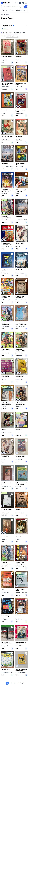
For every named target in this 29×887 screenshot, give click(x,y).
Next (22, 683)
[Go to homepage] (5, 3)
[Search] (25, 6)
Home (2, 14)
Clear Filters (5, 28)
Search (7, 14)
